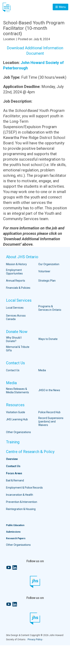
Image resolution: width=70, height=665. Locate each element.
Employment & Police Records (24, 487)
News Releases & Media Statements (17, 390)
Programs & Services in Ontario (49, 308)
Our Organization (48, 264)
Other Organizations (18, 432)
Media (42, 370)
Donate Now (16, 332)
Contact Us (15, 363)
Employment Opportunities (14, 271)
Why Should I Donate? (14, 339)
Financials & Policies (18, 287)
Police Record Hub (49, 412)
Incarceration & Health (19, 494)
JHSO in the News (49, 390)
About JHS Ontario (22, 257)
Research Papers (15, 538)
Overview (12, 459)
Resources (15, 405)
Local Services (19, 300)
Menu (62, 7)
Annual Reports (15, 280)
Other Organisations (18, 544)
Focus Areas (14, 473)
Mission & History (16, 264)
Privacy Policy (35, 639)
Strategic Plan (47, 280)
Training (12, 442)
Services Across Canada (16, 317)
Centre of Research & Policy (30, 452)
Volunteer (44, 271)
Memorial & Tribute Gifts (17, 348)
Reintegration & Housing (21, 509)
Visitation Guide (15, 412)
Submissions (13, 531)
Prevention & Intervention (21, 501)
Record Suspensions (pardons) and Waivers (50, 421)
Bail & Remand (15, 480)
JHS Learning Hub (17, 419)
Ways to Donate (48, 339)
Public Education (15, 525)
